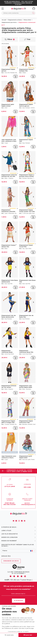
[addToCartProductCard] (15, 76)
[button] (18, 551)
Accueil (3, 19)
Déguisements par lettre (9, 22)
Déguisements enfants (14, 19)
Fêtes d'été (27, 19)
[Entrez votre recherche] (33, 13)
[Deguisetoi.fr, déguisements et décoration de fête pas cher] (18, 9)
